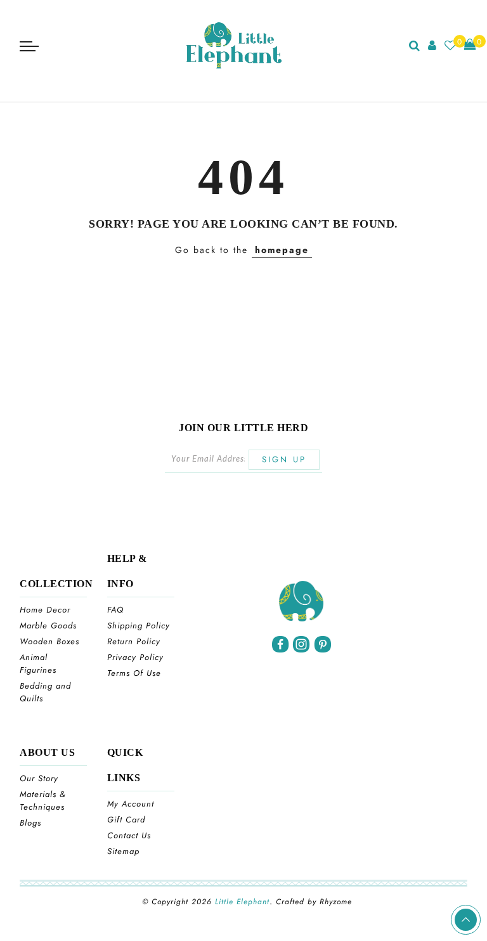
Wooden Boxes (49, 641)
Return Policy (133, 641)
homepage (282, 249)
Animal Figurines (38, 663)
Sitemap (123, 851)
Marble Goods (48, 626)
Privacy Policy (135, 657)
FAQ (115, 610)
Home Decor (45, 610)
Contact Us (129, 835)
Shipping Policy (138, 626)
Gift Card (126, 820)
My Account (130, 804)
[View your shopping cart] (470, 45)
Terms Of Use (134, 673)
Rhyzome (336, 901)
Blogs (30, 823)
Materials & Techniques (43, 800)
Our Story (39, 778)
